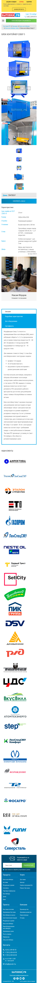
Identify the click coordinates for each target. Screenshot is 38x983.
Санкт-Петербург (31, 14)
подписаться (28, 865)
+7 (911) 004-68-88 (11, 952)
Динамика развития (25, 912)
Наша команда (24, 915)
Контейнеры (6, 894)
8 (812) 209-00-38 (10, 950)
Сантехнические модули (10, 918)
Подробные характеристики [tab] (14, 316)
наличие (29, 2)
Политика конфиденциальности (19, 975)
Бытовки (5, 882)
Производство (24, 909)
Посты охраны (7, 934)
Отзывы (22, 918)
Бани (4, 899)
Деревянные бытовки (9, 912)
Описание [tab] (8, 311)
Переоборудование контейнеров (8, 927)
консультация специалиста (21, 21)
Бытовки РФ (7, 26)
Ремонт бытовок (25, 888)
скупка (21, 2)
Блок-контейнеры (24, 26)
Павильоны (6, 937)
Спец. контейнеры (8, 940)
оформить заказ (19, 201)
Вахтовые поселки (8, 909)
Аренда (22, 882)
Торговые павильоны (9, 891)
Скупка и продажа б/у (26, 885)
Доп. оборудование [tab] (11, 321)
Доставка (23, 879)
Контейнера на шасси (9, 915)
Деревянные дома (8, 931)
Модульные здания (8, 885)
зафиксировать (19, 9)
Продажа (15, 26)
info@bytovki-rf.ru (10, 964)
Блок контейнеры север (12, 28)
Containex (6, 888)
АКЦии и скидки (11, 2)
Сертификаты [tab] (9, 326)
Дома (4, 896)
